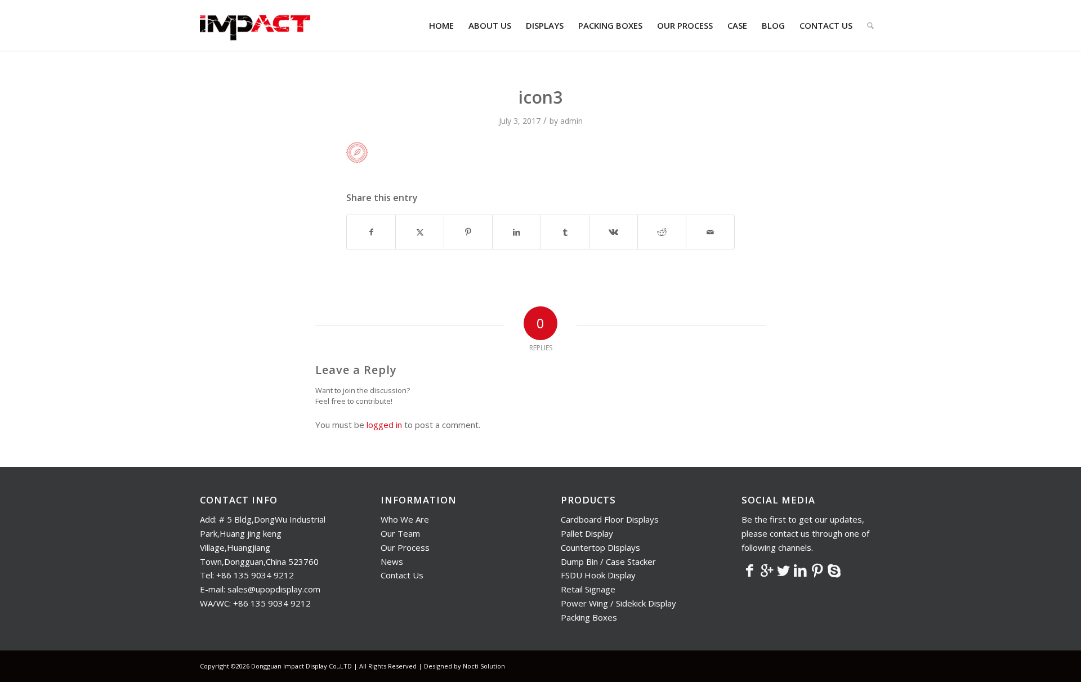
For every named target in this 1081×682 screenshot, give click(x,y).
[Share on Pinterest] (468, 232)
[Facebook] (749, 569)
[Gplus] (766, 569)
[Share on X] (420, 232)
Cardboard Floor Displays (610, 519)
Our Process (405, 547)
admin (571, 120)
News (392, 561)
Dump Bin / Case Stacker (608, 561)
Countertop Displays (600, 547)
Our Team (400, 533)
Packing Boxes (589, 617)
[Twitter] (783, 569)
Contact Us (402, 575)
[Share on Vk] (613, 232)
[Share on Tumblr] (565, 232)
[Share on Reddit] (662, 232)
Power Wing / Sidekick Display (618, 603)
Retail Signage (588, 589)
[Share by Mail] (710, 232)
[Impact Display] (255, 25)
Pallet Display (587, 533)
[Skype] (834, 569)
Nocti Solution (484, 666)
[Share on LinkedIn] (516, 232)
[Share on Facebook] (371, 232)
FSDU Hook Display (598, 575)
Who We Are (405, 519)
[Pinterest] (817, 569)
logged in (384, 424)
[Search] (870, 25)
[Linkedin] (800, 569)
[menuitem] (441, 25)
